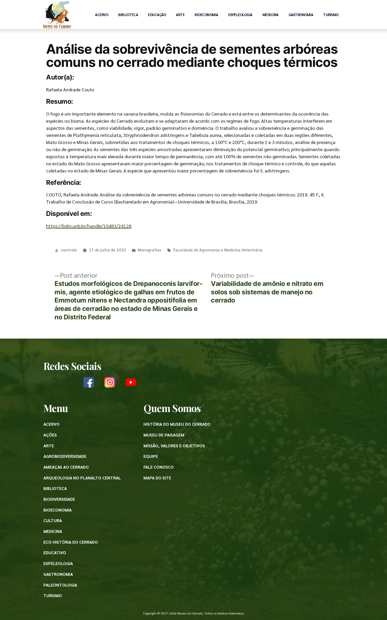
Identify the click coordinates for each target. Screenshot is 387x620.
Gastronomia (301, 14)
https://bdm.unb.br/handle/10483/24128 (88, 226)
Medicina (270, 14)
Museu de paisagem (163, 435)
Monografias (149, 249)
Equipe (150, 456)
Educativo (54, 552)
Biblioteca (128, 14)
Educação (157, 14)
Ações (50, 435)
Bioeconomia (206, 14)
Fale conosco (158, 467)
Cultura (52, 520)
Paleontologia (60, 585)
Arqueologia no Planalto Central (82, 477)
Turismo (331, 14)
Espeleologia (240, 14)
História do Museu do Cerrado (177, 424)
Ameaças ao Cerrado (66, 467)
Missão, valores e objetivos (174, 445)
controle (69, 249)
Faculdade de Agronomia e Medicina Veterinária (217, 249)
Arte (180, 14)
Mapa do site (157, 477)
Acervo (101, 14)
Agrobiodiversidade (64, 456)
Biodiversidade (59, 499)
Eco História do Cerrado (70, 542)
